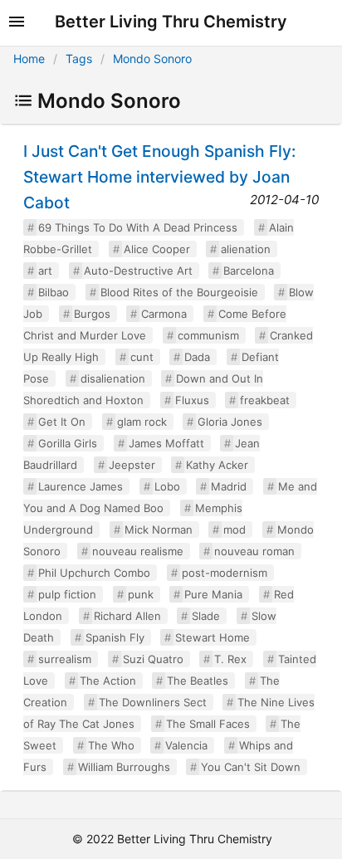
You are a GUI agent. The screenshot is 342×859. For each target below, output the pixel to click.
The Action (108, 680)
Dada (197, 357)
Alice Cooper (157, 249)
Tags (79, 58)
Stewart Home (212, 637)
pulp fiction (67, 594)
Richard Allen (127, 615)
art (45, 270)
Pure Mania (213, 594)
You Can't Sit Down (250, 767)
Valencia (186, 745)
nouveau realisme (137, 551)
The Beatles (197, 680)
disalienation (113, 378)
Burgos (92, 313)
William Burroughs (124, 767)
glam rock (142, 421)
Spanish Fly (115, 637)
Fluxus (192, 400)
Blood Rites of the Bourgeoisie (179, 292)
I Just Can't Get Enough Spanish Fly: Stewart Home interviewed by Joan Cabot (159, 176)
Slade (206, 615)
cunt (142, 357)
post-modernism (224, 572)
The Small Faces (208, 723)
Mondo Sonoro (152, 58)
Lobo (167, 486)
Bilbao (53, 292)
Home (29, 58)
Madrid (229, 486)
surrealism (64, 659)
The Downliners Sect (153, 702)
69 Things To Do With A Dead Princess (137, 227)
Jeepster (132, 464)
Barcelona (248, 270)
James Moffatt (166, 443)
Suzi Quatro (153, 659)
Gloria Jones (230, 421)
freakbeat (265, 400)
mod (234, 529)
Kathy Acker (217, 464)
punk (141, 594)
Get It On (62, 421)
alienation (246, 249)
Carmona (164, 313)
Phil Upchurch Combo (94, 572)
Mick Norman (159, 529)
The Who (111, 745)
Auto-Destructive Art (138, 270)
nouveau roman (254, 551)
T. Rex (230, 659)
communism (208, 335)
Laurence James (80, 486)
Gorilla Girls (67, 443)
